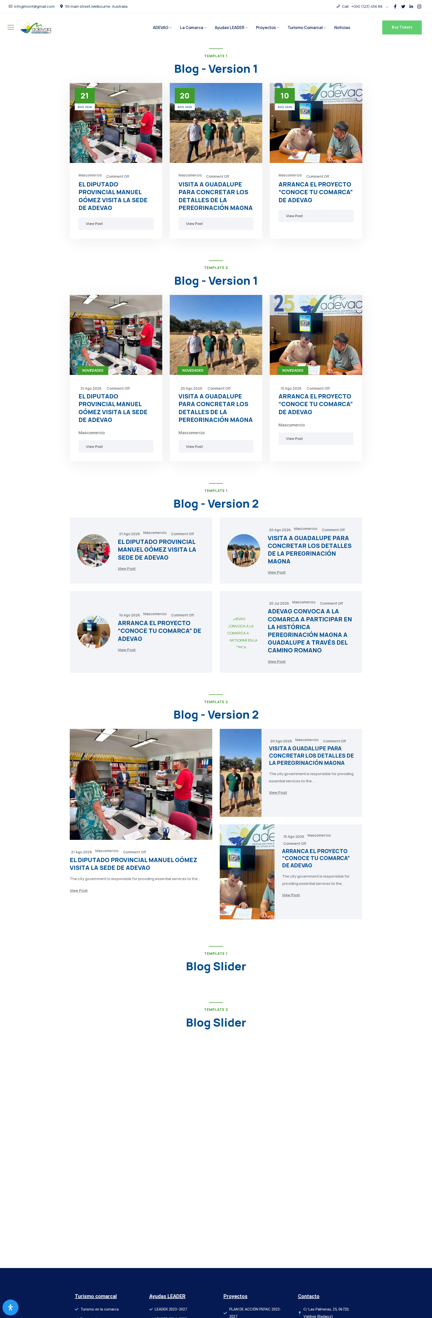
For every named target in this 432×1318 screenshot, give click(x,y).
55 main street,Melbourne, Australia (96, 6)
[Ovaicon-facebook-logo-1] (395, 6)
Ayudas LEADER (229, 27)
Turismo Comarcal (305, 27)
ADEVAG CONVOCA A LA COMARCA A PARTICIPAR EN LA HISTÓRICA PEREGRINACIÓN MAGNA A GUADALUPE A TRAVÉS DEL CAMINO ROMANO (310, 630)
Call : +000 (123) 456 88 (362, 6)
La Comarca (191, 27)
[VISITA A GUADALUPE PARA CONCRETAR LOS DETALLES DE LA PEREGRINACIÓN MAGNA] (216, 123)
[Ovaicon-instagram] (419, 6)
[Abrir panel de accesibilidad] (10, 1308)
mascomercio (90, 175)
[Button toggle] (11, 27)
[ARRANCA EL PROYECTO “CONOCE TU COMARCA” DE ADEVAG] (316, 123)
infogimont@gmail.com (34, 6)
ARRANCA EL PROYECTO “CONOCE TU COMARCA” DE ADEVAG (315, 192)
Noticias (342, 27)
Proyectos (266, 27)
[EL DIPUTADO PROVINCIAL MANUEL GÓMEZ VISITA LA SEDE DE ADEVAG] (116, 123)
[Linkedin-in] (411, 6)
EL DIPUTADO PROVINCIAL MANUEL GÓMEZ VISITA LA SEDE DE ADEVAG (113, 196)
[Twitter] (403, 6)
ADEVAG (160, 27)
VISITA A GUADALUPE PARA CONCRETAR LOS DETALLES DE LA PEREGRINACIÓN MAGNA (215, 196)
